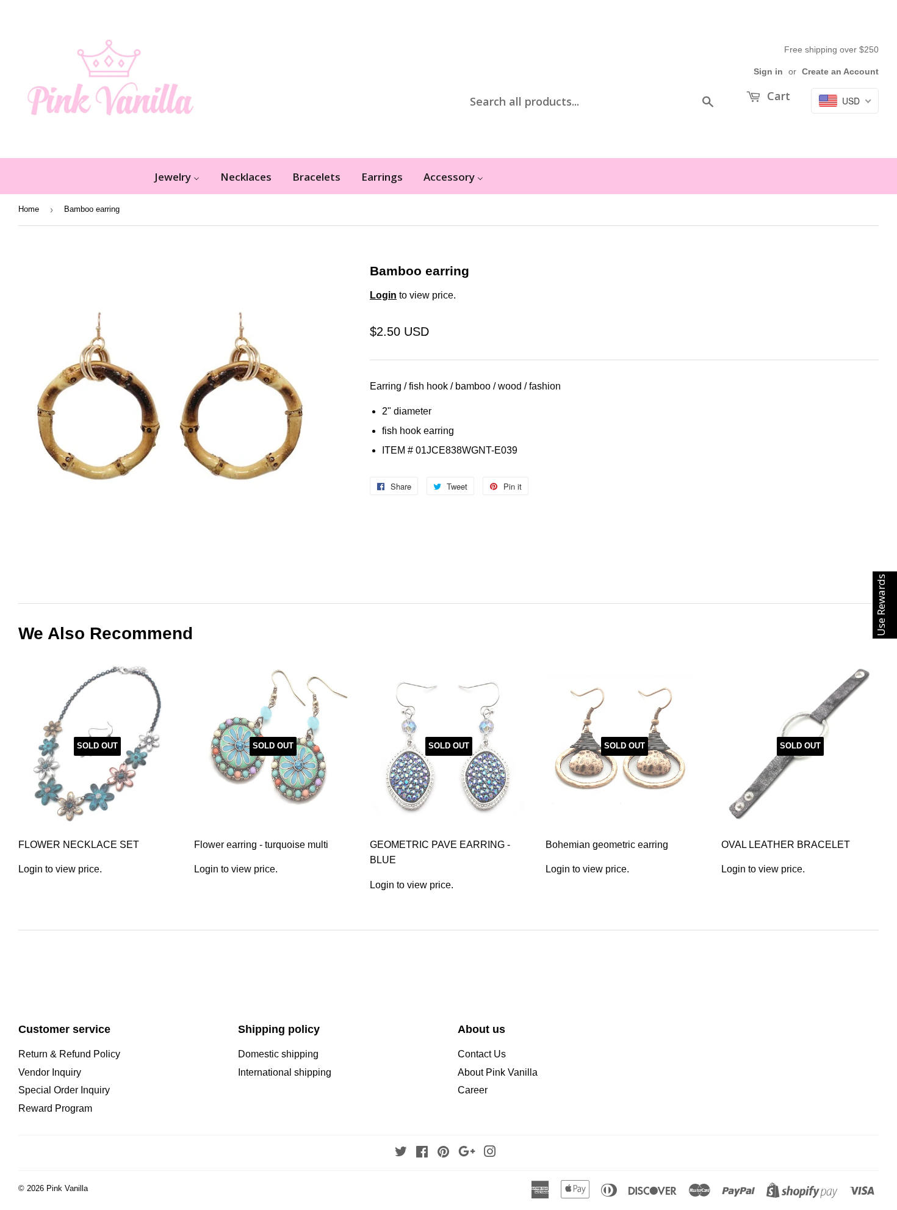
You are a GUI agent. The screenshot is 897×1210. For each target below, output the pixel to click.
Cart (777, 96)
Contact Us (482, 1054)
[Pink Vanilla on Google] (466, 1153)
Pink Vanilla (67, 1188)
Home (28, 209)
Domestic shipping (278, 1054)
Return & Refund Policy (69, 1054)
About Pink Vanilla (498, 1072)
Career (473, 1090)
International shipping (284, 1072)
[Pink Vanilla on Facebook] (422, 1153)
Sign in (768, 71)
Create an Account (840, 71)
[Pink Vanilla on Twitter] (401, 1153)
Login (383, 295)
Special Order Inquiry (64, 1090)
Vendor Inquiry (49, 1072)
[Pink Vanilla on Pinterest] (443, 1153)
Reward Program (55, 1108)
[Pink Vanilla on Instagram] (490, 1153)
